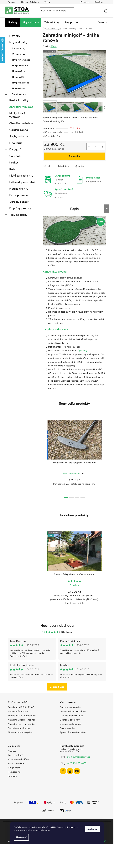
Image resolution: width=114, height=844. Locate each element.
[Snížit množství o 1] (89, 146)
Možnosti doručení (52, 136)
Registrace (99, 2)
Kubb (12, 169)
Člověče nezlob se (21, 123)
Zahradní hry (18, 48)
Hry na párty (18, 71)
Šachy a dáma (18, 136)
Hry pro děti (18, 77)
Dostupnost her (67, 728)
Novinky (14, 36)
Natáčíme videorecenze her (21, 719)
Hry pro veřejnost (21, 59)
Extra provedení (19, 195)
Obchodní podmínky (70, 719)
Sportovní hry (19, 94)
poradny (83, 350)
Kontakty (12, 776)
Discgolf (15, 149)
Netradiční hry (18, 189)
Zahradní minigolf (21, 107)
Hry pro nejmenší (20, 82)
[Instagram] (70, 771)
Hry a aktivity (18, 42)
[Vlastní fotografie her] (74, 230)
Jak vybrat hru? (15, 755)
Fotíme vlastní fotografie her (22, 715)
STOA (54, 46)
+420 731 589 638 (76, 763)
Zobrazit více (57, 686)
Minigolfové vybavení (17, 115)
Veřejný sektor (19, 202)
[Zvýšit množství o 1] (103, 146)
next (104, 458)
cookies (25, 827)
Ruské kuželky (18, 100)
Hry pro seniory (20, 65)
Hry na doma (18, 88)
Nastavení (21, 837)
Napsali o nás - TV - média (21, 724)
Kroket (13, 162)
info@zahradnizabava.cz (78, 756)
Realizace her (14, 771)
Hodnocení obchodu (30, 2)
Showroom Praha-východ (20, 732)
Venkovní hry (18, 54)
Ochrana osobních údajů (71, 715)
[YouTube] (77, 771)
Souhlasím (92, 829)
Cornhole (15, 156)
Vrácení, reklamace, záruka (73, 711)
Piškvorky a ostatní (22, 182)
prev (45, 458)
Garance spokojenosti (70, 724)
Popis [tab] (74, 209)
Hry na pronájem (16, 763)
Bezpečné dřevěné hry (19, 728)
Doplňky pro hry (20, 208)
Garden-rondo (18, 130)
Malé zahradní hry (21, 176)
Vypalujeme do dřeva (18, 759)
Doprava (11, 2)
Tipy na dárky (18, 215)
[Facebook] (63, 771)
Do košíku (74, 156)
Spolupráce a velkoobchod (73, 732)
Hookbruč (15, 143)
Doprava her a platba (70, 707)
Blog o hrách (14, 767)
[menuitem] (12, 22)
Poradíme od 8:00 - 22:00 (21, 707)
